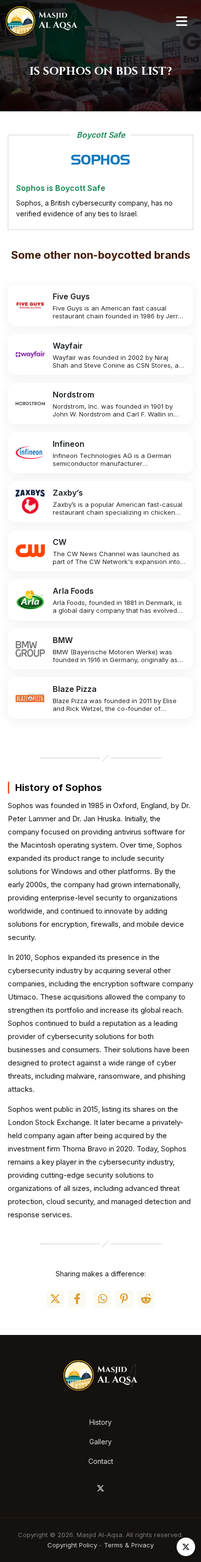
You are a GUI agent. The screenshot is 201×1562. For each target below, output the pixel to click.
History (100, 1422)
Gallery (100, 1441)
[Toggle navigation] (181, 21)
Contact (100, 1461)
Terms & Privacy (129, 1545)
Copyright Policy (72, 1545)
